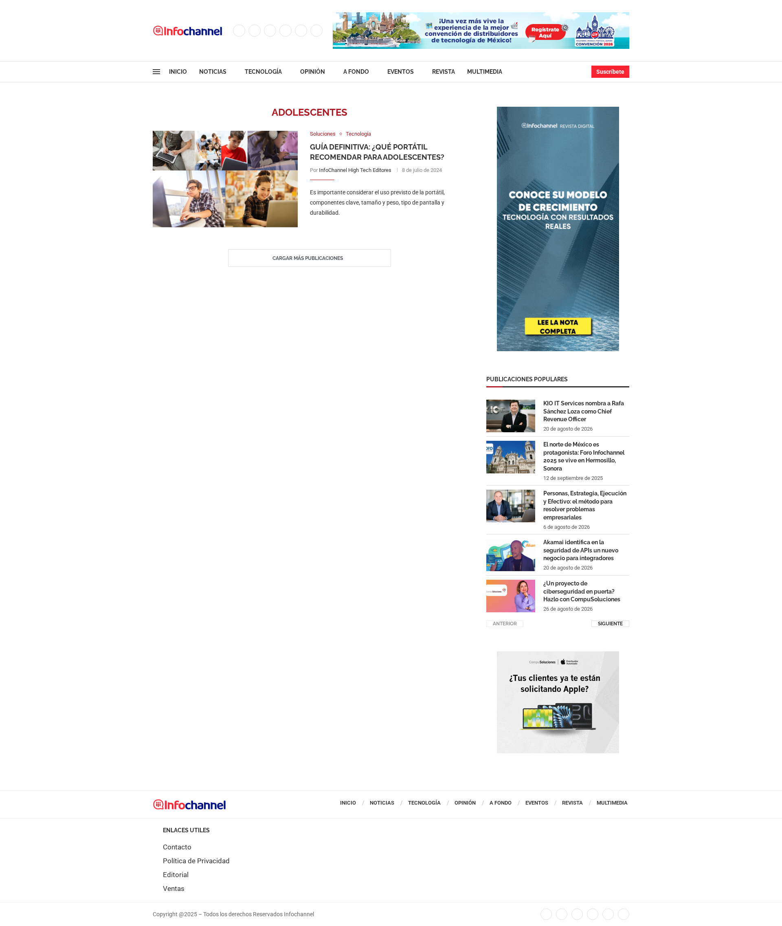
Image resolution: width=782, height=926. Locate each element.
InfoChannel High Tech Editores (355, 170)
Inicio (178, 71)
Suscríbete (610, 71)
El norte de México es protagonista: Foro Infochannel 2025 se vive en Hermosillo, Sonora (583, 456)
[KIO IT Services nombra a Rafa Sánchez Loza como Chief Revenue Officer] (510, 416)
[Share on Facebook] (380, 229)
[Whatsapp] (316, 30)
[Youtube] (301, 30)
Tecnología (263, 71)
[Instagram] (270, 30)
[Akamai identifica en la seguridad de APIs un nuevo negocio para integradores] (510, 555)
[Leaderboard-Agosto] (481, 16)
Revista (443, 71)
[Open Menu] (156, 71)
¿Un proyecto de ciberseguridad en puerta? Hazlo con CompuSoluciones (581, 591)
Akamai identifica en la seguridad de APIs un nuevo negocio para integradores (580, 550)
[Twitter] (254, 30)
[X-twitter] (561, 914)
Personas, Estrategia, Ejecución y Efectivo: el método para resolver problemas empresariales (584, 505)
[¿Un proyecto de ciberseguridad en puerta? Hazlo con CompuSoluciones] (510, 596)
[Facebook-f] (546, 914)
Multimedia (484, 71)
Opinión (312, 71)
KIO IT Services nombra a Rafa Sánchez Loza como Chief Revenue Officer (583, 411)
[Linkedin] (285, 30)
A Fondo (356, 71)
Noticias (212, 71)
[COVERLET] (558, 111)
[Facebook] (239, 30)
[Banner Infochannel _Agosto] (558, 655)
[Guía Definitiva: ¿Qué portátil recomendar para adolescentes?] (225, 179)
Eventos (400, 71)
